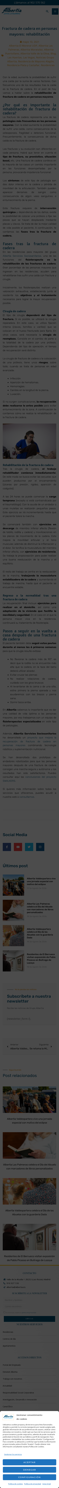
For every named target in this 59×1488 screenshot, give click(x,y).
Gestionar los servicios (13, 1454)
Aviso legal (46, 1484)
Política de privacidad (32, 1484)
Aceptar (29, 1462)
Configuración (29, 1477)
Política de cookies (15, 1484)
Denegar (29, 1469)
